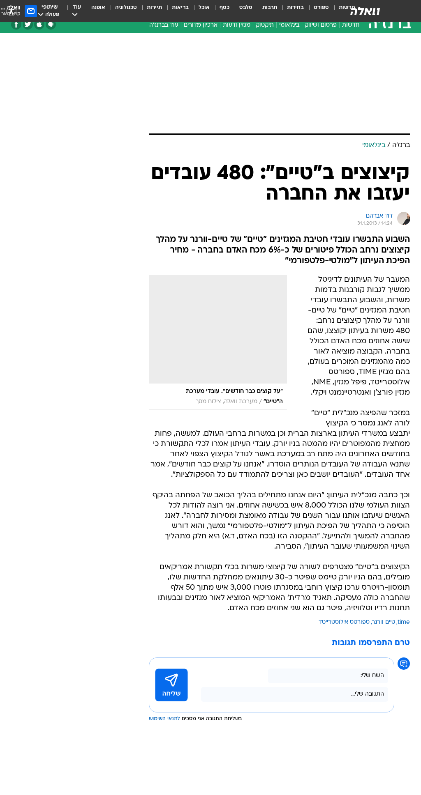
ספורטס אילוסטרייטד (344, 622)
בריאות (180, 7)
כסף (224, 7)
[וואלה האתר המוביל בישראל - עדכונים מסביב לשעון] (365, 11)
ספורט (321, 7)
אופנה (98, 7)
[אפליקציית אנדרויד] (51, 24)
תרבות (269, 7)
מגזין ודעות (236, 25)
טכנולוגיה (126, 7)
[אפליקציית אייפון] (39, 24)
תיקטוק (265, 25)
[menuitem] (316, 11)
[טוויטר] (28, 24)
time (404, 622)
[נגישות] (11, 11)
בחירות (295, 7)
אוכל (204, 7)
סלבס (245, 7)
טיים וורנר (383, 622)
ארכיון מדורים (200, 25)
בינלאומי (289, 25)
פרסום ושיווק (321, 25)
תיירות (154, 7)
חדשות (350, 25)
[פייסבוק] (16, 24)
